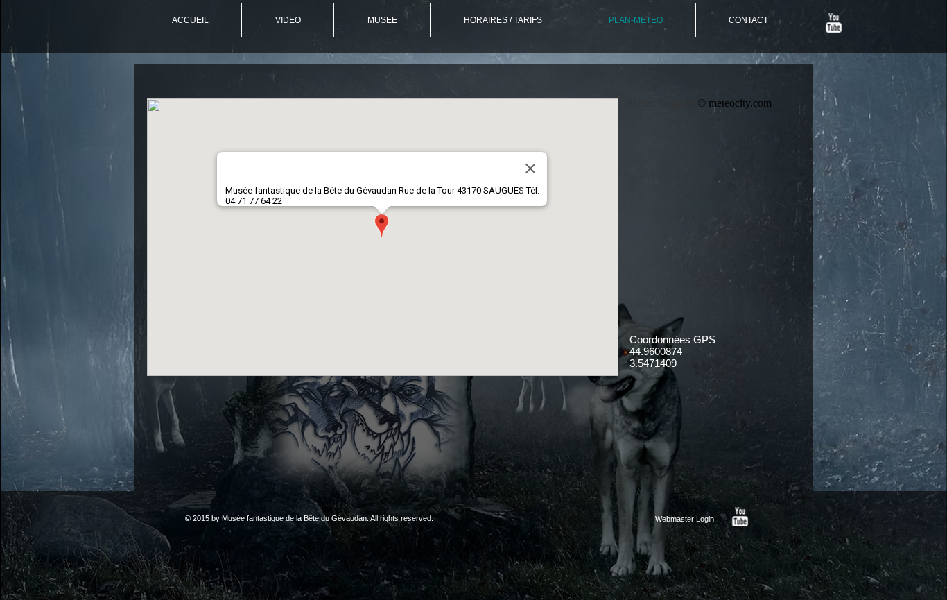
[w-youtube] (833, 23)
